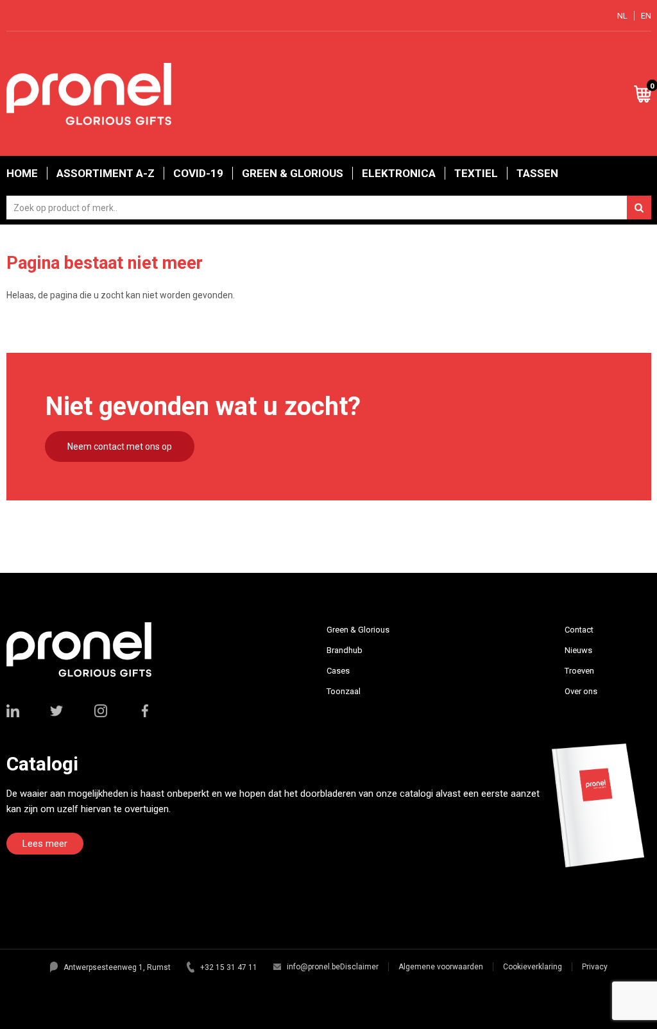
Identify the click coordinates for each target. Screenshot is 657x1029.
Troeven (579, 671)
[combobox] (328, 207)
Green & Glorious (292, 173)
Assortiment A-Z (105, 173)
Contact (579, 629)
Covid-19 (198, 173)
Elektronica (399, 173)
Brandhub (345, 650)
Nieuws (578, 650)
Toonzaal (344, 691)
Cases (338, 671)
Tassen (537, 173)
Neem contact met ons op (119, 446)
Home (22, 173)
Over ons (581, 691)
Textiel (476, 173)
